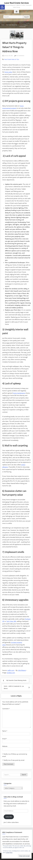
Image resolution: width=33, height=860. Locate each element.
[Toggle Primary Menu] (16, 11)
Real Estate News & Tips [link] (11, 59)
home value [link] (8, 72)
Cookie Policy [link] (9, 852)
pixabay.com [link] (11, 673)
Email (4, 739)
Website (4, 746)
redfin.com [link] (10, 670)
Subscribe (9, 817)
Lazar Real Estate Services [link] (16, 2)
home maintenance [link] (19, 393)
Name (4, 731)
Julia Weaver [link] (22, 670)
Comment (6, 709)
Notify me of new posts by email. (14, 760)
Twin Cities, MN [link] (11, 621)
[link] (2, 7)
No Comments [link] (20, 56)
